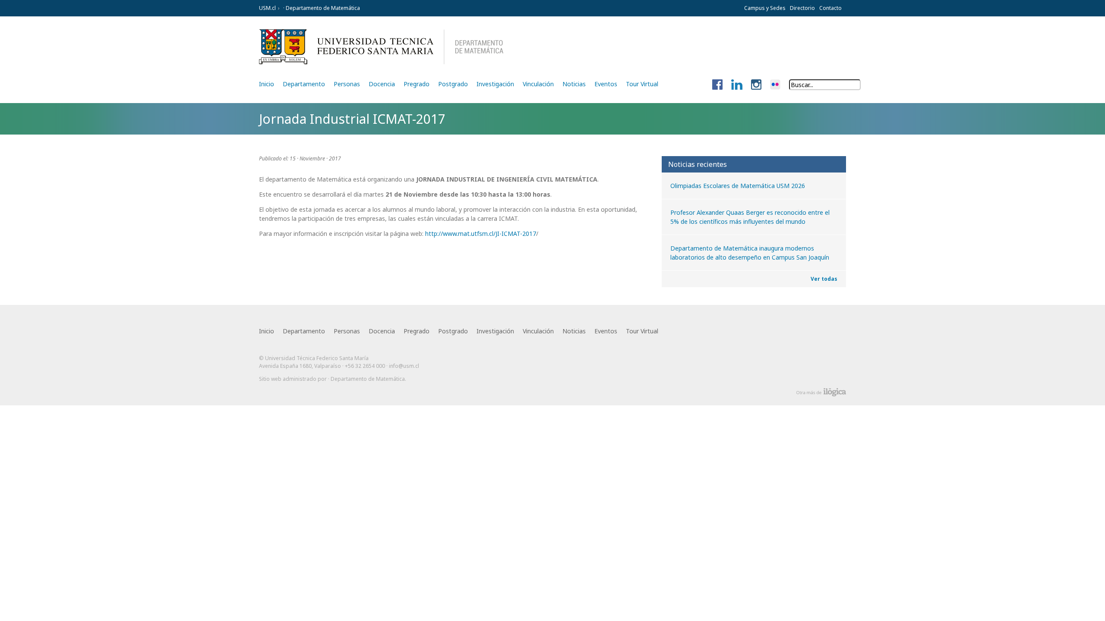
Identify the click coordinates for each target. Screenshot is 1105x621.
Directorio (802, 8)
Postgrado (453, 84)
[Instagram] (756, 85)
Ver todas (824, 278)
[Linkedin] (736, 85)
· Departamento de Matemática (321, 8)
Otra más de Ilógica (821, 392)
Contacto (830, 8)
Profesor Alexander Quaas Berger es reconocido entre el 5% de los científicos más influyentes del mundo (750, 217)
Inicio (266, 84)
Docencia (382, 84)
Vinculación (538, 84)
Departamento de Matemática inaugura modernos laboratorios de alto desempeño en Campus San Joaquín (749, 252)
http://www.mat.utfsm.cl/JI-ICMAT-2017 (480, 233)
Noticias (574, 84)
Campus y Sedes (765, 8)
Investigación (495, 84)
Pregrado (416, 84)
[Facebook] (717, 85)
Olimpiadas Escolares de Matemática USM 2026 (737, 186)
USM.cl (267, 8)
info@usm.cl (404, 366)
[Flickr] (775, 85)
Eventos (605, 84)
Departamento (304, 84)
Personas (347, 84)
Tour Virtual (642, 84)
